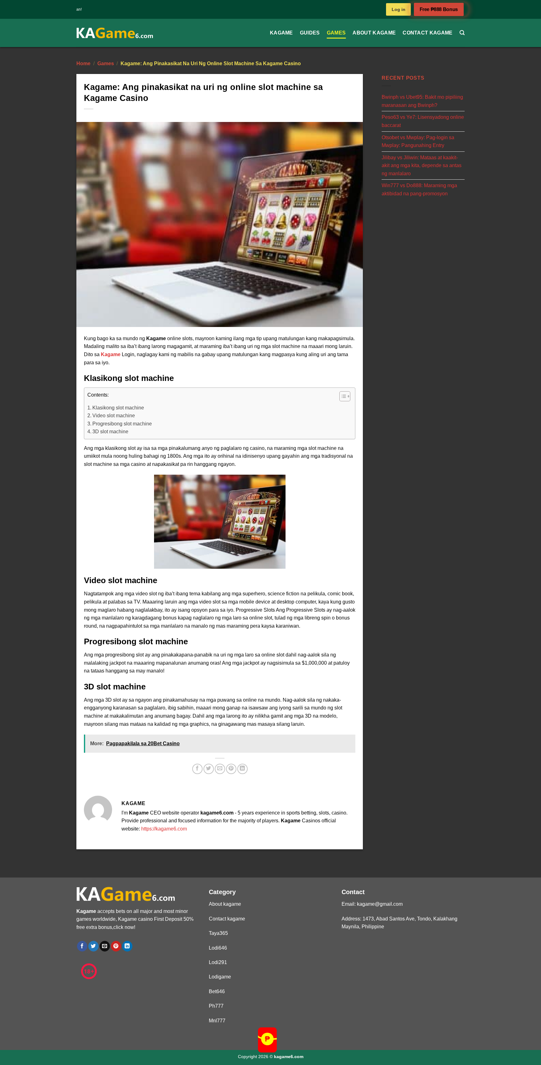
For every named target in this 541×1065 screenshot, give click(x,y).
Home (83, 63)
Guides (310, 32)
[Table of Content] (344, 396)
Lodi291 (218, 962)
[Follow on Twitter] (93, 946)
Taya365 (218, 933)
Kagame (281, 32)
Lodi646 (218, 948)
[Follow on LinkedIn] (127, 946)
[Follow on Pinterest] (116, 946)
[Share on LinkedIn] (242, 769)
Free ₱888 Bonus (439, 9)
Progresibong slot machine (122, 423)
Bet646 (217, 991)
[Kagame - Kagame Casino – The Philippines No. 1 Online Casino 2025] (114, 33)
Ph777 (216, 1006)
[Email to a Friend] (220, 769)
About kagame (374, 32)
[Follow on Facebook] (82, 946)
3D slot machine (110, 431)
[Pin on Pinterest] (231, 769)
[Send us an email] (105, 946)
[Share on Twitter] (209, 769)
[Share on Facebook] (197, 769)
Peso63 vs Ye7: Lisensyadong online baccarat (423, 121)
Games (336, 32)
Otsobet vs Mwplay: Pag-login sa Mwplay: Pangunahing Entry (418, 141)
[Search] (462, 33)
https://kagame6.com (164, 828)
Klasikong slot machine (118, 407)
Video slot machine (113, 415)
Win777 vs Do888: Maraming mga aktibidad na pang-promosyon (419, 189)
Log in (398, 9)
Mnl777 (217, 1020)
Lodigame (220, 976)
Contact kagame (427, 32)
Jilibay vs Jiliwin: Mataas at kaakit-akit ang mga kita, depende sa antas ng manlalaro (421, 165)
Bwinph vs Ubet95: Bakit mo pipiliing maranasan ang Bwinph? (422, 101)
